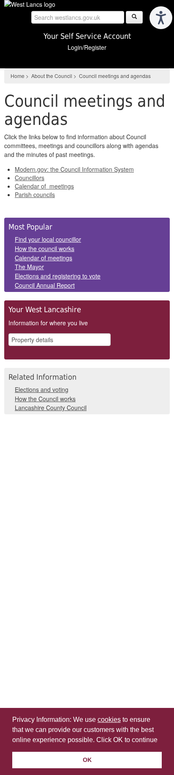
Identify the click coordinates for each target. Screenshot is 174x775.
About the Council (51, 75)
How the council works (44, 248)
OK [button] (87, 759)
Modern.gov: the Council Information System (74, 169)
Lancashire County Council (51, 407)
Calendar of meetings (44, 186)
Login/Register (87, 47)
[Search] (134, 17)
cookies (109, 719)
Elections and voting (41, 389)
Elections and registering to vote (58, 276)
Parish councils (35, 194)
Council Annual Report (45, 285)
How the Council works (45, 398)
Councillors (29, 177)
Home (17, 75)
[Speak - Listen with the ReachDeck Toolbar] (161, 17)
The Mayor (29, 266)
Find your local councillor (48, 239)
